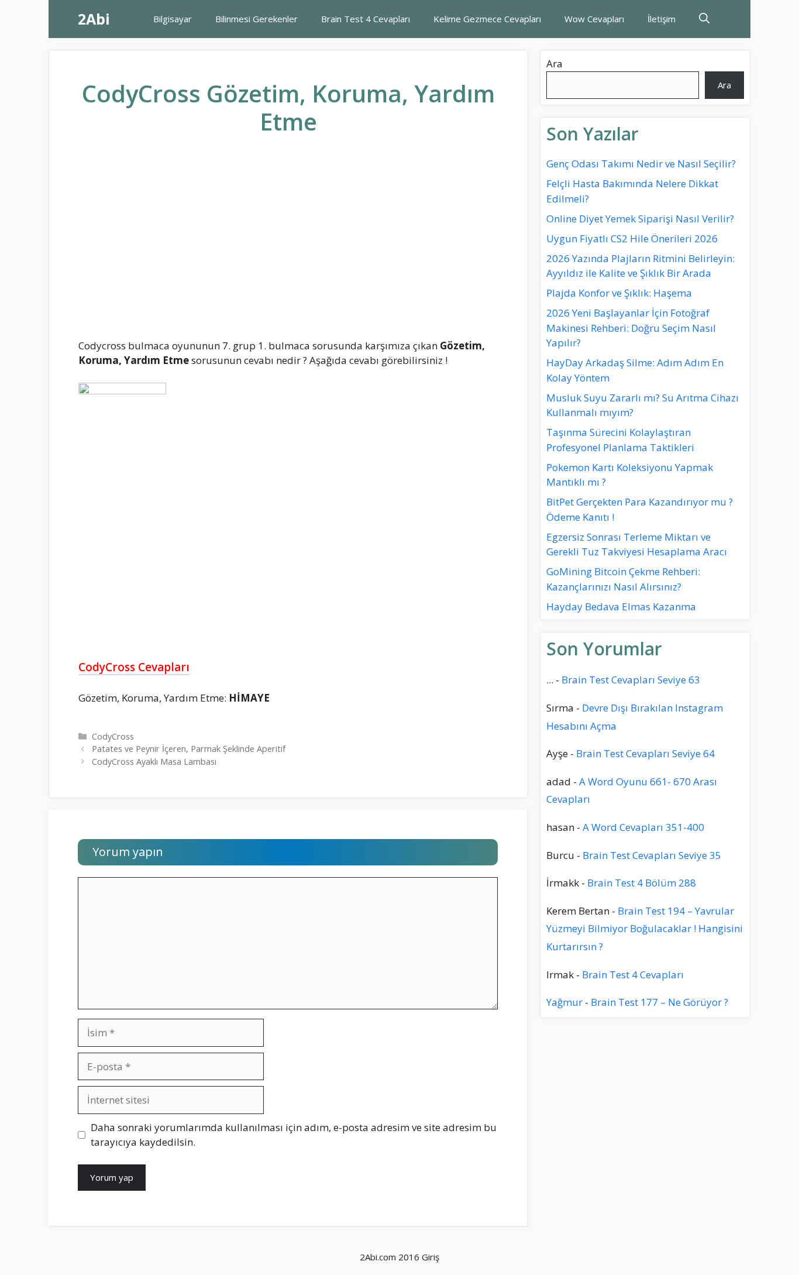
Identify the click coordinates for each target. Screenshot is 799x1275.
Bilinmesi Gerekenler (256, 19)
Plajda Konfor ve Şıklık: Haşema (619, 293)
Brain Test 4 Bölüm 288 (641, 882)
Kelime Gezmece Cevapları (487, 19)
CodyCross (113, 736)
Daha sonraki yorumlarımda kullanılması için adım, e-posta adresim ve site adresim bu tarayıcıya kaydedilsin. (294, 1135)
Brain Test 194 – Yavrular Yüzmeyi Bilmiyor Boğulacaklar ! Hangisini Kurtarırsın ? (644, 928)
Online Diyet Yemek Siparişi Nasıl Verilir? (640, 218)
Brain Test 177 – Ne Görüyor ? (659, 1002)
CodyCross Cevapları (134, 667)
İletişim (662, 19)
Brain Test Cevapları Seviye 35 (652, 854)
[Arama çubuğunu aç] (704, 19)
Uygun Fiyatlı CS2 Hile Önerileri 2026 (632, 238)
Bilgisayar (172, 19)
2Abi (94, 19)
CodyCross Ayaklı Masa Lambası (154, 761)
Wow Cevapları (594, 19)
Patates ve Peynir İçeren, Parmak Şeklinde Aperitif (188, 748)
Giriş (430, 1257)
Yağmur (564, 1002)
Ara (554, 63)
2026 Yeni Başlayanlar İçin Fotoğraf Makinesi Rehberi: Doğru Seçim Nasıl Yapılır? (631, 327)
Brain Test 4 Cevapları (365, 19)
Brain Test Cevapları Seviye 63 (631, 679)
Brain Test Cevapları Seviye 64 (645, 753)
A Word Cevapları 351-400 (643, 827)
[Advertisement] (288, 246)
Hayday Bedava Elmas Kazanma (621, 606)
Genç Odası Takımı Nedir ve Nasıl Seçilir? (641, 163)
